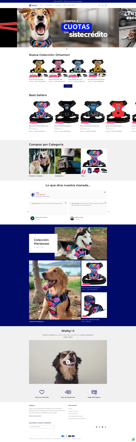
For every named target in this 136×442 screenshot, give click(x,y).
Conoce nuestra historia (35, 416)
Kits (82, 176)
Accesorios (59, 176)
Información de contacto (76, 438)
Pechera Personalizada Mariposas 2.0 (38, 125)
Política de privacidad (48, 438)
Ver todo (68, 86)
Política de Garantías (72, 414)
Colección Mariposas (36, 321)
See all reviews (39, 196)
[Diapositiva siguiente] (74, 48)
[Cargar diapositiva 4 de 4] (71, 49)
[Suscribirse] (52, 426)
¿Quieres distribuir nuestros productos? (77, 419)
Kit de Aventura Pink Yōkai (56, 79)
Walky (33, 438)
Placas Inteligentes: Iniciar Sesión (75, 416)
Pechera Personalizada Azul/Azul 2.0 (89, 125)
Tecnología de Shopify (39, 438)
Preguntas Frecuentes (73, 411)
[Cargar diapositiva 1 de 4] (65, 49)
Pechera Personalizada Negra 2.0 (62, 125)
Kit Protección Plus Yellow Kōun (96, 79)
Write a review (46, 196)
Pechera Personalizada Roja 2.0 (114, 125)
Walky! (37, 193)
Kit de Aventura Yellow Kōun (36, 79)
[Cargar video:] (68, 362)
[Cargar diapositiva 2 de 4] (67, 49)
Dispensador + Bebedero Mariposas (90, 319)
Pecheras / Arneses (35, 176)
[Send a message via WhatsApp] (133, 439)
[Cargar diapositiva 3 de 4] (69, 49)
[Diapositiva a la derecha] (71, 136)
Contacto (70, 409)
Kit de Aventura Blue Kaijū (75, 79)
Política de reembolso (57, 438)
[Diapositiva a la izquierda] (64, 136)
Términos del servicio (66, 438)
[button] (42, 5)
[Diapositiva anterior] (61, 48)
